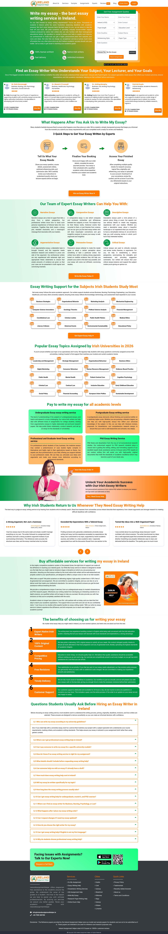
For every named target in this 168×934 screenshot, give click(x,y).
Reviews (104, 3)
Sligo (97, 899)
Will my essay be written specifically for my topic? (54, 782)
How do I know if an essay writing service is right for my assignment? (61, 754)
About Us (56, 3)
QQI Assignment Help (75, 892)
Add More (132, 52)
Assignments (84, 3)
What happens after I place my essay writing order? (55, 811)
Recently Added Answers (122, 889)
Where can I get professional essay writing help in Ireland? (57, 740)
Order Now (124, 3)
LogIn (134, 3)
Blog (114, 3)
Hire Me (37, 108)
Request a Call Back (44, 864)
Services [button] (65, 3)
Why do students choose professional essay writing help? (57, 839)
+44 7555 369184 (39, 915)
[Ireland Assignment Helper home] (39, 3)
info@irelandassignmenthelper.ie (44, 912)
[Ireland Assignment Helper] (39, 879)
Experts (94, 3)
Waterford (99, 892)
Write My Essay (73, 895)
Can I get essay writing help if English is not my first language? (59, 832)
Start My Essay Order (83, 470)
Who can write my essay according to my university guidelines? (59, 722)
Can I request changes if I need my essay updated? (55, 818)
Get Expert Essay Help (83, 336)
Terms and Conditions (121, 895)
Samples (74, 3)
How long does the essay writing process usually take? (56, 790)
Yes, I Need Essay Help (95, 496)
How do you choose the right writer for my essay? (54, 825)
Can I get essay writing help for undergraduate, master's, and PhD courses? (64, 797)
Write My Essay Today (83, 276)
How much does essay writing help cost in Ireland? (54, 775)
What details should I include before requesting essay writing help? (61, 761)
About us (117, 892)
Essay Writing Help (74, 885)
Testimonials (118, 885)
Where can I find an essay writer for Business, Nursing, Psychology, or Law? (64, 804)
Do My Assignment (74, 882)
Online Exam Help (74, 902)
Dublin (98, 882)
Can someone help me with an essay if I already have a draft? (58, 768)
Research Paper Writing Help (77, 899)
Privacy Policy (119, 882)
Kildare (98, 905)
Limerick (99, 909)
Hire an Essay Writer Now (83, 193)
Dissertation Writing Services (78, 889)
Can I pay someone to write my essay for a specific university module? (62, 747)
